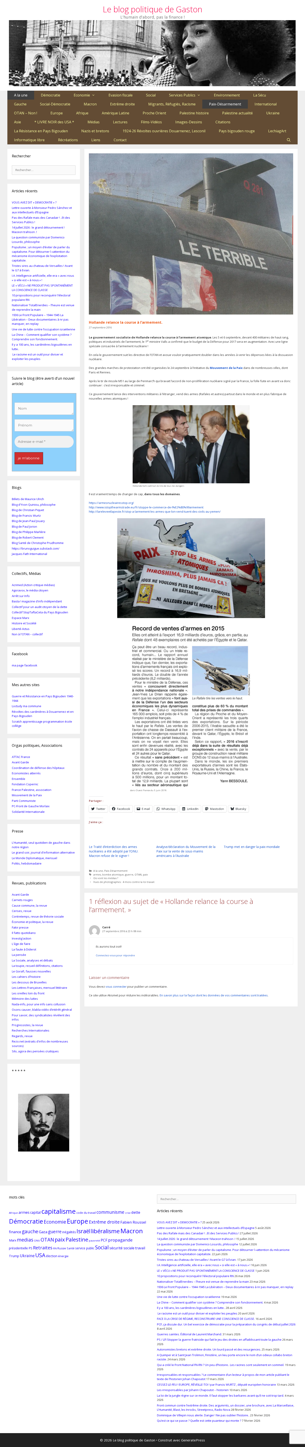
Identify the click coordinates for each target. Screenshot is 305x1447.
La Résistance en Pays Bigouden (41, 130)
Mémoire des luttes (25, 999)
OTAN (138, 874)
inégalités (69, 1232)
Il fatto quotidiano (24, 933)
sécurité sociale (121, 1248)
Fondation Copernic (25, 784)
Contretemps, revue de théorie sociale (38, 916)
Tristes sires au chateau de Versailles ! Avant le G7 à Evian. (196, 1260)
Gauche (20, 104)
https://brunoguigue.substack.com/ (35, 548)
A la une (20, 95)
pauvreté (94, 1240)
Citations (222, 122)
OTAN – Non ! (25, 113)
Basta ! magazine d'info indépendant (37, 601)
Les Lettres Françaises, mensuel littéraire (39, 988)
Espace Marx (20, 618)
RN (55, 1248)
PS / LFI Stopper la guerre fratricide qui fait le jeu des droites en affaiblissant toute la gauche (219, 1340)
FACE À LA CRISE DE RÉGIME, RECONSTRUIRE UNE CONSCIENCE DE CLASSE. (206, 1319)
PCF (104, 1240)
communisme (110, 1212)
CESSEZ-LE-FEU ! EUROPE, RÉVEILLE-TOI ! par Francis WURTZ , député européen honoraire (216, 1385)
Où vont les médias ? (105, 878)
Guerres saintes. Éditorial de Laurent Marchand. (189, 1334)
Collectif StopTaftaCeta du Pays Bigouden (40, 612)
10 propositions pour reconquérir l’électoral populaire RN (195, 1276)
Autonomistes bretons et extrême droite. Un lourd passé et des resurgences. (209, 1349)
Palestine (77, 1239)
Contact (120, 139)
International (266, 104)
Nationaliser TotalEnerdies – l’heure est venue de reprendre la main (203, 1282)
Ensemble (18, 779)
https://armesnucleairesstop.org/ (111, 503)
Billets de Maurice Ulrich (28, 499)
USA (40, 1255)
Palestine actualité (237, 113)
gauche (30, 1231)
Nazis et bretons (95, 130)
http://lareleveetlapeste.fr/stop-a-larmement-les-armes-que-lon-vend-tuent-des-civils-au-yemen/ (155, 511)
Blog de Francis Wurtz (26, 516)
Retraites (42, 1247)
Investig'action (21, 938)
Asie (17, 122)
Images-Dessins (188, 122)
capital (35, 1212)
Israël (83, 1231)
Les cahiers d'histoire (26, 977)
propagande (120, 1240)
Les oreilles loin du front (28, 993)
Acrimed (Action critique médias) (33, 585)
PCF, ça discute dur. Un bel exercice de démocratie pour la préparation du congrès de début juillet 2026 (226, 1324)
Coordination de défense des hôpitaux (38, 768)
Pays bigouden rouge (237, 130)
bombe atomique (113, 874)
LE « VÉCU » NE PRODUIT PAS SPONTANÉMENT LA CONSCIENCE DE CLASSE (42, 287)
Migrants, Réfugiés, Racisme (172, 104)
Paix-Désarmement (225, 104)
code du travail (86, 1213)
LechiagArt (277, 130)
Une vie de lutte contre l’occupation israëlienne (43, 329)
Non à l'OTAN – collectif (27, 634)
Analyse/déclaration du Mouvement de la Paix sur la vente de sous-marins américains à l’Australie (185, 851)
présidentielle (18, 1248)
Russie (61, 1248)
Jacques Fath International (29, 554)
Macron (90, 104)
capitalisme (58, 1211)
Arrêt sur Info (21, 596)
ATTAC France (21, 757)
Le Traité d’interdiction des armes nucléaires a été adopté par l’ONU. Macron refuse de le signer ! (113, 851)
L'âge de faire (21, 944)
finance (15, 1231)
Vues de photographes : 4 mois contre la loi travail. (124, 882)
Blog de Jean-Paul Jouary (28, 521)
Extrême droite (122, 104)
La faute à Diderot (24, 949)
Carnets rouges (22, 900)
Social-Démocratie (55, 104)
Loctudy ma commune (26, 706)
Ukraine (273, 113)
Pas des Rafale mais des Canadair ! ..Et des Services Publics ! (198, 1233)
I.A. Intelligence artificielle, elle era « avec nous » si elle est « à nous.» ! (203, 1265)
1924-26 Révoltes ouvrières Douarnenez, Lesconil (164, 130)
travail (140, 1248)
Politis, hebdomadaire (27, 863)
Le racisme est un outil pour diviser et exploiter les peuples (37, 356)
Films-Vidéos (151, 122)
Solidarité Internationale (28, 812)
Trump (14, 1256)
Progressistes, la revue (27, 1025)
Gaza (43, 1231)
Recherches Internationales (30, 1030)
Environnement (227, 95)
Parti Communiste (24, 801)
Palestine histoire (194, 113)
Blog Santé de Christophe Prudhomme (38, 543)
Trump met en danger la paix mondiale (252, 847)
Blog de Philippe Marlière (29, 532)
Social (151, 95)
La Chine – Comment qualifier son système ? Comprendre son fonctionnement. (41, 337)
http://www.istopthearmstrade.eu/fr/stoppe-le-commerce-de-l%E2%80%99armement (146, 507)
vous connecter (116, 987)
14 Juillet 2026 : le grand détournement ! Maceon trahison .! (196, 1239)
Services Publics (182, 95)
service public (84, 1248)
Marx (12, 1240)
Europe (56, 113)
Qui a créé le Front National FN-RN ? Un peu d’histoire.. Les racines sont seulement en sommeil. (220, 1365)
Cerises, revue (21, 911)
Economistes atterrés (26, 773)
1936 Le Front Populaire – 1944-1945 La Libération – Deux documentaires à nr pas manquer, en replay (40, 319)
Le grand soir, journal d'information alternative (43, 852)
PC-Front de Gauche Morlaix (31, 806)
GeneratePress (193, 1440)
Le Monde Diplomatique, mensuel (34, 858)
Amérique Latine (115, 113)
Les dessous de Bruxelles (29, 982)
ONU (37, 1240)
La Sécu (259, 95)
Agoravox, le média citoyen (30, 590)
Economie (82, 95)
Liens (95, 139)
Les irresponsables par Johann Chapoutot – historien (193, 1390)
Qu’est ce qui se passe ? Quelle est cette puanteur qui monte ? (199, 1421)
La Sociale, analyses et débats (32, 960)
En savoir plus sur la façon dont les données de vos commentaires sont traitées (214, 995)
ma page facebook (24, 665)
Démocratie (50, 95)
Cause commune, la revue (29, 905)
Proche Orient (154, 113)
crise (128, 1212)
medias (25, 1239)
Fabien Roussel (133, 1222)
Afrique (82, 113)
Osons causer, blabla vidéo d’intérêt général (42, 1010)
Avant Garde (20, 762)
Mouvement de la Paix (226, 368)
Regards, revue (22, 1036)
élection (51, 1256)
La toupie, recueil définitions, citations (37, 966)
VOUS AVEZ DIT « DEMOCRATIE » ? (34, 202)
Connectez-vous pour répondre (115, 955)
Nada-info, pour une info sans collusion (38, 1004)
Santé (71, 1248)
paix (145, 874)
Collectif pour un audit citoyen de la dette (39, 607)
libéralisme (105, 1231)
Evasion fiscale (121, 95)
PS (30, 1248)
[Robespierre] (43, 1119)
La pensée (19, 955)
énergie (63, 1256)
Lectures (120, 122)
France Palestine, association (31, 790)
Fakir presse (20, 927)
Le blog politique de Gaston (152, 9)
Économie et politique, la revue (32, 922)
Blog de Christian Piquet (28, 510)
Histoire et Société (24, 623)
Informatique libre (29, 139)
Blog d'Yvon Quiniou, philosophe (34, 505)
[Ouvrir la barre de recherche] (289, 139)
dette (135, 1212)
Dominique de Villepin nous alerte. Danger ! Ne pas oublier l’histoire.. (203, 1415)
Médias (94, 122)
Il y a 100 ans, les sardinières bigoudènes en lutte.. (191, 1308)
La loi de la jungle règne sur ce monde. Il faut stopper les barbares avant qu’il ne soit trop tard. (220, 1395)
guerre (129, 874)
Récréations (68, 139)
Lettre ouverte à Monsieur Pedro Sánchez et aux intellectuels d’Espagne (42, 210)
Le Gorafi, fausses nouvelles (31, 971)
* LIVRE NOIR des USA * (54, 122)
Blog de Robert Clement (28, 537)
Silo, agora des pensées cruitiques (35, 1051)
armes (97, 874)
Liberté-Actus (20, 629)
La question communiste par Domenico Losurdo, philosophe (38, 239)
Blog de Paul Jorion (24, 526)
